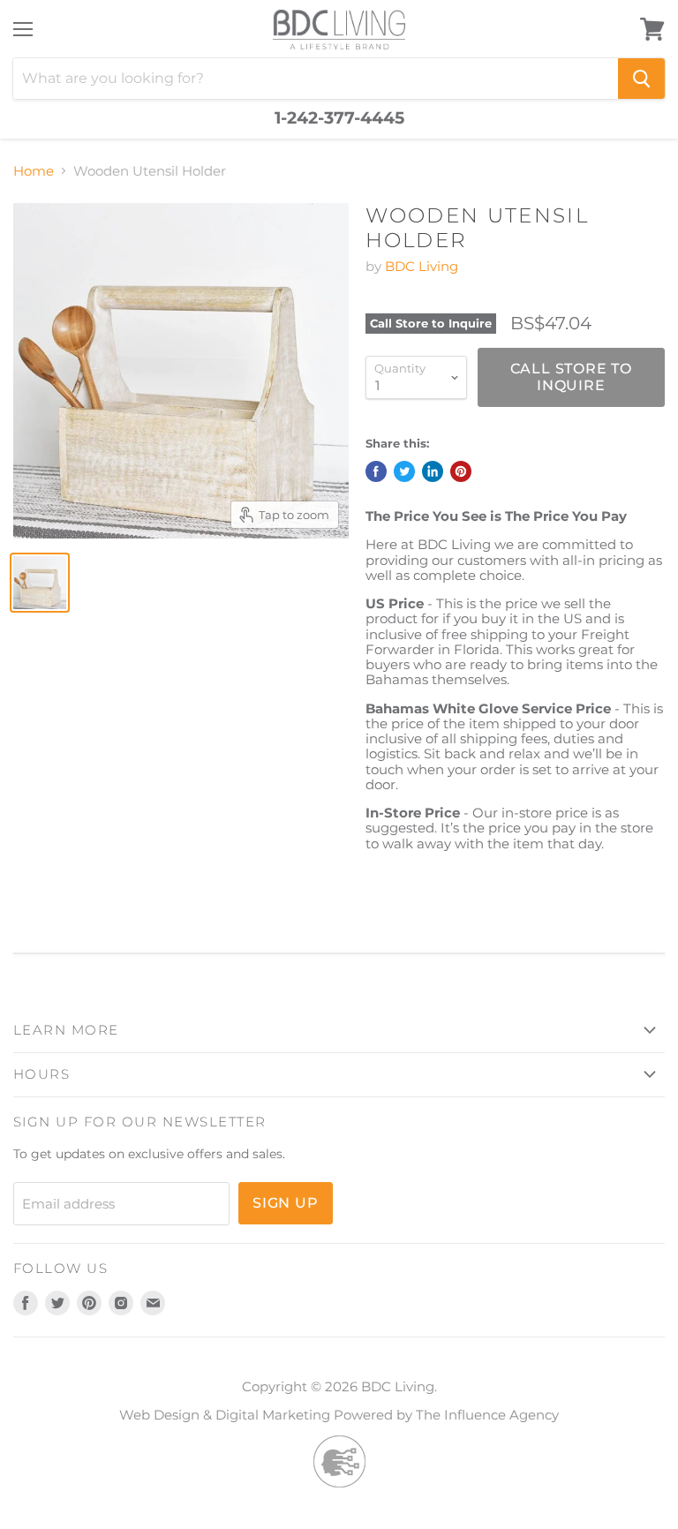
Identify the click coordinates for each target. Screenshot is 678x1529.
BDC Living (421, 266)
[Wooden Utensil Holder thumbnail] (39, 582)
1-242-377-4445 (339, 118)
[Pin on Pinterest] (460, 471)
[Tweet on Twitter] (404, 471)
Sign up (285, 1202)
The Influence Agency (487, 1414)
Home (33, 170)
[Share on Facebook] (376, 471)
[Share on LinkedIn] (432, 471)
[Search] (641, 78)
